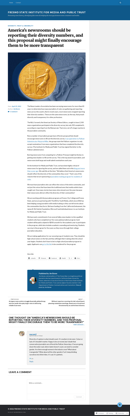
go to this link (47, 244)
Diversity (12, 26)
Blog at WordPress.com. (17, 412)
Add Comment (78, 324)
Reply (31, 361)
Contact (18, 2)
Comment (79, 397)
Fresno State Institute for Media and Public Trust (47, 12)
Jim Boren (16, 109)
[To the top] (119, 404)
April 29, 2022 (16, 106)
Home (11, 2)
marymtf (33, 334)
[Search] (120, 2)
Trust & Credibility (25, 26)
